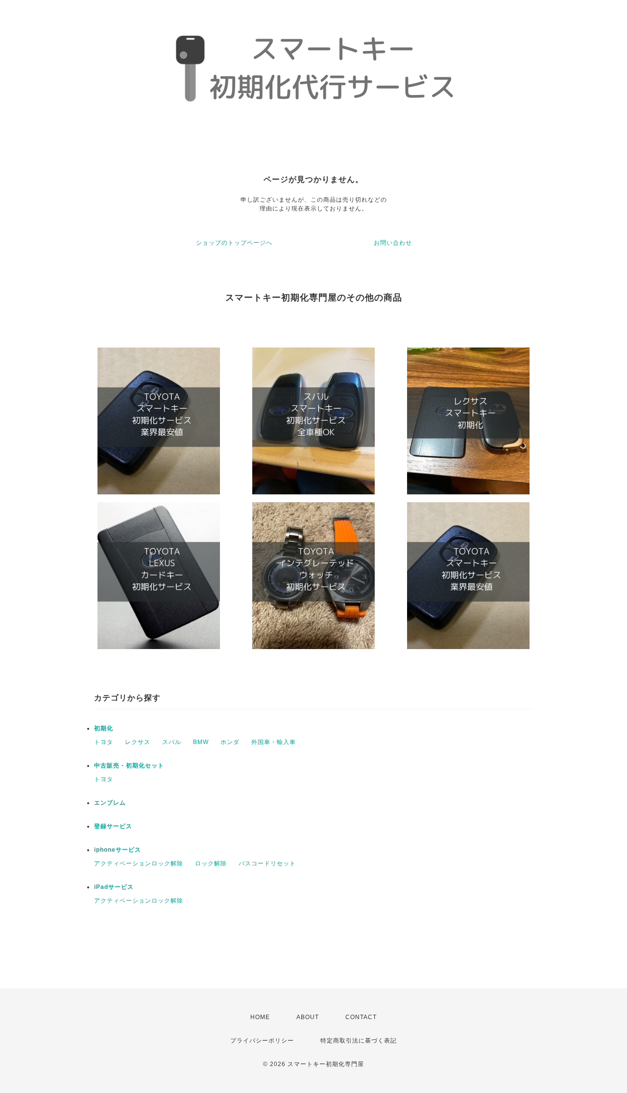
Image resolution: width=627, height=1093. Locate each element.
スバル (171, 742)
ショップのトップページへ (234, 242)
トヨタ (103, 742)
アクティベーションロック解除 (138, 863)
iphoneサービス (117, 849)
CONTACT (361, 1017)
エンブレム (110, 802)
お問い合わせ (393, 242)
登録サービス (113, 826)
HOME (260, 1017)
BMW (201, 742)
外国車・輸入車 (273, 742)
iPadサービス (114, 887)
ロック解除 (211, 863)
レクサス (137, 742)
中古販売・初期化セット (129, 765)
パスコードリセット (267, 863)
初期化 (103, 728)
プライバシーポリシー (262, 1040)
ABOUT (307, 1017)
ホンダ (230, 742)
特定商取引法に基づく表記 (358, 1040)
